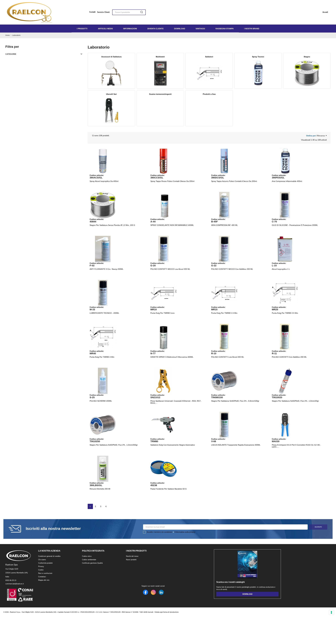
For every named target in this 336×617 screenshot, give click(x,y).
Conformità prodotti (45, 563)
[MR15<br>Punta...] (224, 293)
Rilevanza (321, 136)
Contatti (92, 12)
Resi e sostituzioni (45, 573)
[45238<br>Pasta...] (163, 468)
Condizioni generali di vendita (49, 556)
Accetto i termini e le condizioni (159, 532)
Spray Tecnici (258, 57)
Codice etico (86, 556)
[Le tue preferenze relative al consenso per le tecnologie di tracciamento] (331, 612)
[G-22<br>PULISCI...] (224, 249)
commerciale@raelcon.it (14, 584)
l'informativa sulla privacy (184, 532)
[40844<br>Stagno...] (102, 205)
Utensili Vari (111, 94)
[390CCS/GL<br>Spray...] (163, 161)
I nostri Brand (251, 29)
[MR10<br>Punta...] (163, 293)
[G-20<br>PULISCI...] (163, 249)
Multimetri (160, 57)
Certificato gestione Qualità (92, 563)
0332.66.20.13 (10, 580)
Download (179, 29)
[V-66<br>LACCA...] (224, 424)
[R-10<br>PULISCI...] (224, 337)
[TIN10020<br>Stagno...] (285, 380)
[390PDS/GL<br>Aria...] (285, 161)
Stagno (307, 57)
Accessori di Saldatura (111, 57)
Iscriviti (318, 527)
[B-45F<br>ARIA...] (224, 205)
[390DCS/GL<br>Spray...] (224, 161)
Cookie (40, 570)
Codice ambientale (89, 560)
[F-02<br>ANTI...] (102, 249)
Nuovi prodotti (131, 560)
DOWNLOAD (247, 594)
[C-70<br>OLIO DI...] (285, 205)
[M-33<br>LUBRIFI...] (102, 293)
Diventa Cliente (155, 29)
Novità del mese (132, 556)
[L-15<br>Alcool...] (285, 249)
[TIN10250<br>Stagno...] (102, 424)
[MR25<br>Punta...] (285, 293)
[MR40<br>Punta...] (102, 337)
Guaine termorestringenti (160, 94)
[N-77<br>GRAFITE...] (163, 337)
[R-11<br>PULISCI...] (285, 337)
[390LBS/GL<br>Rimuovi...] (102, 468)
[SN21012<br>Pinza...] (163, 380)
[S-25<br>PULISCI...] (102, 380)
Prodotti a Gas (209, 94)
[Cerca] (141, 12)
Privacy (41, 566)
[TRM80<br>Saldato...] (163, 424)
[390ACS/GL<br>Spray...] (102, 161)
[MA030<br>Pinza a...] (285, 424)
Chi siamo (42, 560)
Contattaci (42, 577)
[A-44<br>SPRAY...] (163, 205)
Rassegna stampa (225, 29)
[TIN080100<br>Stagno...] (224, 380)
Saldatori (209, 57)
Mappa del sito (43, 580)
